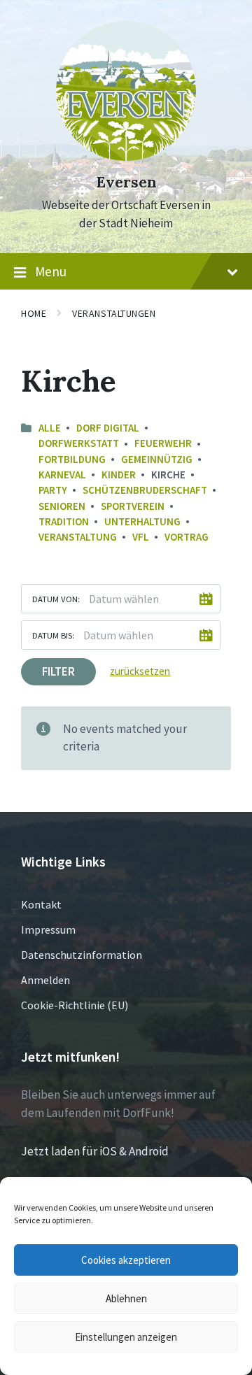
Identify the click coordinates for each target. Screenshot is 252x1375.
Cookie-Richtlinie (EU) (74, 1005)
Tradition (63, 521)
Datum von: (56, 598)
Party (52, 490)
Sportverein (132, 506)
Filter (58, 671)
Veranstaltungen (113, 313)
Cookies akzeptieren (126, 1260)
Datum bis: (53, 635)
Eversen (126, 182)
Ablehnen (126, 1298)
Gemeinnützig (156, 459)
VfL (140, 536)
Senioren (61, 506)
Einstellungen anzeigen (126, 1337)
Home (33, 313)
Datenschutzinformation (81, 955)
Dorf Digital (107, 427)
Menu (50, 271)
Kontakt (41, 904)
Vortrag (186, 536)
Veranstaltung (77, 536)
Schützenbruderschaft (145, 490)
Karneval (62, 474)
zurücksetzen (140, 671)
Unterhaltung (142, 521)
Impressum (48, 929)
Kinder (119, 474)
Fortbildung (72, 459)
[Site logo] (126, 156)
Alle (49, 427)
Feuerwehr (163, 443)
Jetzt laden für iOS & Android (95, 1151)
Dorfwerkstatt (78, 443)
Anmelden (45, 980)
